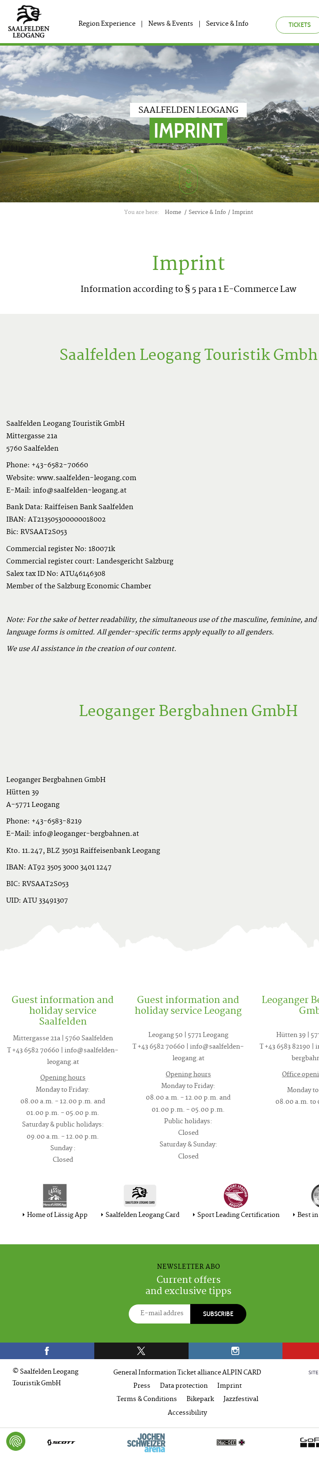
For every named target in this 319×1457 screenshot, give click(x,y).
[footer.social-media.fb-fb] (47, 1351)
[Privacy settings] (15, 1441)
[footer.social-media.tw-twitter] (141, 1351)
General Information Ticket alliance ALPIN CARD (187, 1373)
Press (141, 1386)
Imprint (229, 1386)
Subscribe (218, 1314)
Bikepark (200, 1399)
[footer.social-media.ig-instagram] (236, 1351)
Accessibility (187, 1413)
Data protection (184, 1386)
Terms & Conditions (147, 1399)
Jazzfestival (240, 1399)
